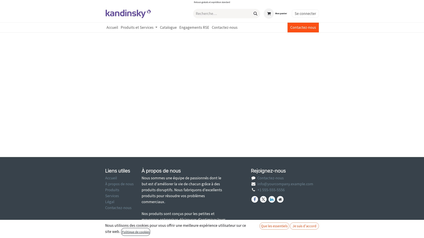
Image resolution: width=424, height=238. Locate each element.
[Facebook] (254, 199)
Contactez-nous (303, 27)
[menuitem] (112, 27)
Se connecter (305, 13)
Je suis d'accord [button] (304, 226)
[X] (263, 199)
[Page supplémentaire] (280, 199)
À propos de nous (119, 183)
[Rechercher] (255, 13)
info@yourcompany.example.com (285, 183)
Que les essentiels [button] (274, 226)
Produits (112, 189)
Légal (109, 201)
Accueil (111, 177)
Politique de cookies (136, 232)
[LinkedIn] (271, 199)
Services (112, 195)
